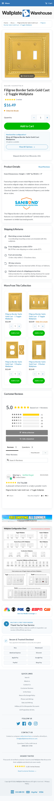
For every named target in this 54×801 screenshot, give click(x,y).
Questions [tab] (26, 447)
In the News (27, 692)
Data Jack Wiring (27, 703)
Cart (50, 3)
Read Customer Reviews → (27, 771)
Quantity (8, 117)
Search (27, 677)
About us (27, 681)
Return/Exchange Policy (27, 695)
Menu (7, 3)
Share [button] (11, 496)
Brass (13, 23)
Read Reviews (44, 167)
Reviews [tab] (10, 447)
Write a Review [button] (28, 432)
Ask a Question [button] (28, 439)
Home (6, 23)
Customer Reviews (27, 688)
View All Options (27, 147)
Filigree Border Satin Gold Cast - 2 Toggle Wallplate (25, 490)
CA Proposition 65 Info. (27, 710)
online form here (26, 736)
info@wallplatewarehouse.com (27, 739)
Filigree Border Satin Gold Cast (27, 23)
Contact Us (27, 685)
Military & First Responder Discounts (27, 706)
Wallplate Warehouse (23, 781)
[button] (42, 496)
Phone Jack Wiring (27, 699)
